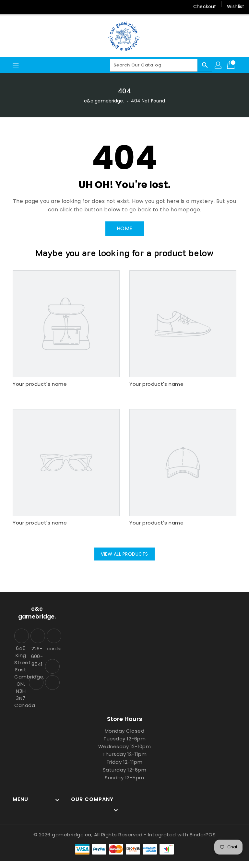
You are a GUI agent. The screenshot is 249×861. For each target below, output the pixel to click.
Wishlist (235, 6)
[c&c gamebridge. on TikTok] (35, 6)
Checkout (204, 6)
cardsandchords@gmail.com (53, 648)
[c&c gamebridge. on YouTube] (23, 6)
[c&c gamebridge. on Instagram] (10, 6)
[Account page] (218, 65)
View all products (124, 554)
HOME (125, 228)
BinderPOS (203, 834)
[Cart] (231, 65)
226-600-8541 (36, 656)
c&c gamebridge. (104, 101)
